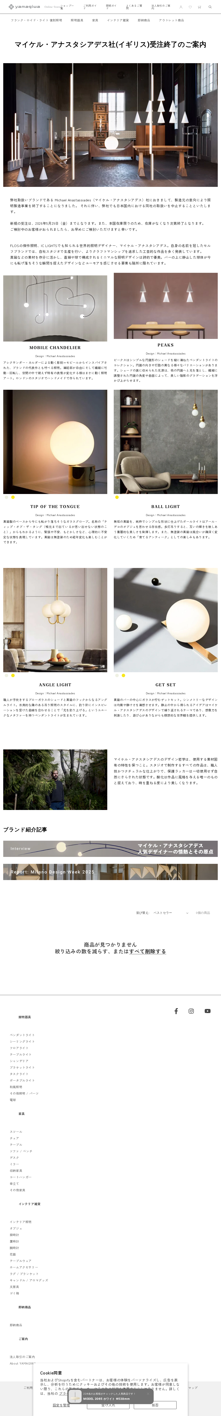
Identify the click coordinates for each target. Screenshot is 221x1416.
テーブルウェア (21, 1261)
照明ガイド (111, 7)
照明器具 (77, 20)
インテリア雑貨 (118, 20)
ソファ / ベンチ (21, 1151)
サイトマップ (188, 1388)
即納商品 (144, 20)
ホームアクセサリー (24, 1267)
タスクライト (19, 1074)
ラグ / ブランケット (24, 1274)
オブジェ (16, 1228)
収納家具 (16, 1170)
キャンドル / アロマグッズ (29, 1280)
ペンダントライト (22, 1035)
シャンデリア (19, 1061)
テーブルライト (21, 1054)
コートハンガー (21, 1177)
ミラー (14, 1164)
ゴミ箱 (14, 1293)
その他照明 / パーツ (24, 1093)
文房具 (14, 1287)
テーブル (16, 1144)
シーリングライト (22, 1041)
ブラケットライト (22, 1067)
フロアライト (19, 1048)
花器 (13, 1254)
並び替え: (142, 913)
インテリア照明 (21, 1222)
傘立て (14, 1183)
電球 (13, 1100)
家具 (95, 20)
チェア (14, 1138)
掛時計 (14, 1235)
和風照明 (16, 1087)
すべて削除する (147, 951)
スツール (16, 1131)
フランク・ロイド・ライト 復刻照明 (36, 20)
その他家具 (17, 1190)
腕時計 (14, 1248)
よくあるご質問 (134, 7)
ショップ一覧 (67, 7)
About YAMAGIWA (23, 1363)
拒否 (155, 1405)
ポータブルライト (22, 1080)
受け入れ (108, 1405)
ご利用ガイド (90, 7)
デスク (14, 1157)
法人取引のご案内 (161, 7)
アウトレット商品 (171, 20)
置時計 (14, 1241)
